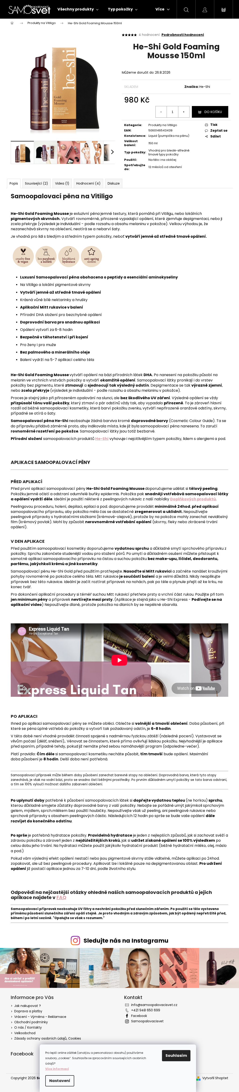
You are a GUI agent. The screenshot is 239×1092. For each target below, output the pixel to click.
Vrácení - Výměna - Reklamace (40, 1016)
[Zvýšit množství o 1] (183, 111)
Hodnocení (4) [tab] (88, 183)
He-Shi (204, 86)
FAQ (61, 897)
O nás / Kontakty (28, 1027)
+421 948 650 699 (145, 1010)
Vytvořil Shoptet (215, 1078)
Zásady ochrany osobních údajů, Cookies (47, 1038)
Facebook (139, 1015)
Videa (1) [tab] (62, 183)
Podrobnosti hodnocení (183, 35)
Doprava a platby (28, 1011)
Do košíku (213, 112)
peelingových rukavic (122, 499)
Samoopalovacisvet (147, 1021)
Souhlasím (176, 1055)
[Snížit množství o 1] (161, 111)
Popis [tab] (14, 183)
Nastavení (59, 1080)
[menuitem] (78, 9)
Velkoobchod (24, 1033)
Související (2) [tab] (36, 183)
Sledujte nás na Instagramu (126, 941)
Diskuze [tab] (114, 183)
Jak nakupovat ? (27, 1005)
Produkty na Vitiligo (162, 125)
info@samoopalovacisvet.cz (154, 1005)
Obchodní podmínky (31, 1022)
